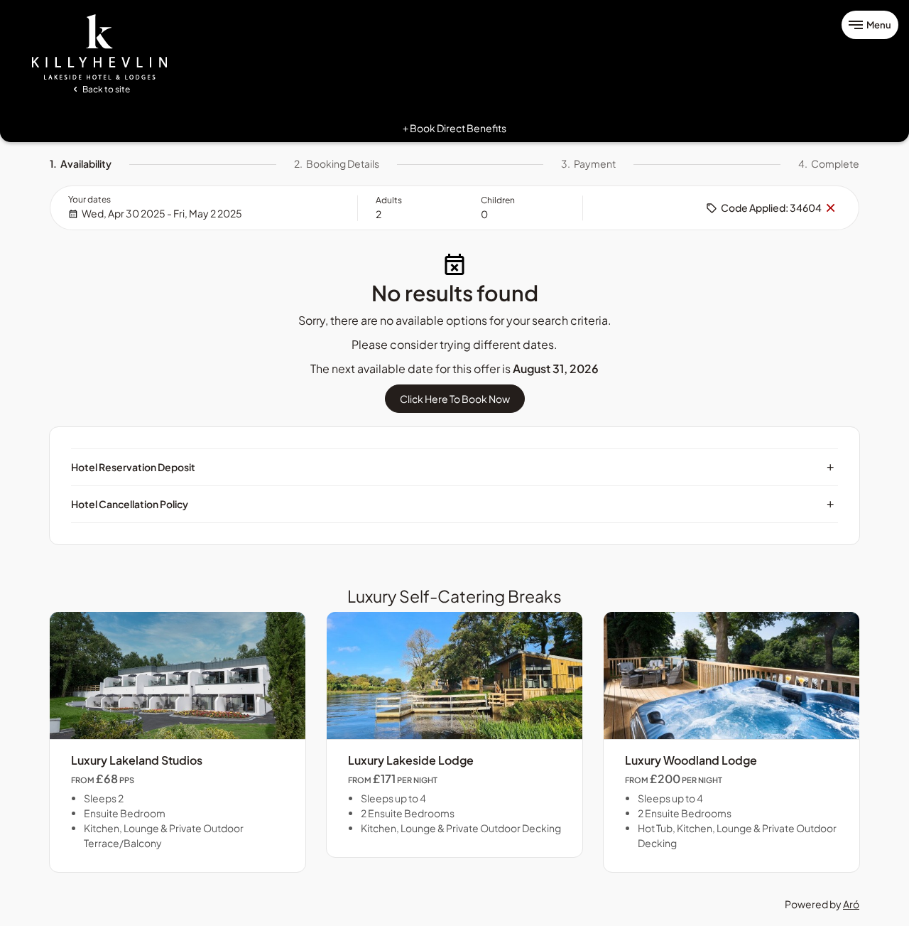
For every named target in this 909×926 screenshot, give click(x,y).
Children (498, 200)
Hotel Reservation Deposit (452, 467)
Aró (851, 904)
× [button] (830, 208)
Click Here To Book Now (455, 398)
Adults (389, 200)
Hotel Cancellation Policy (452, 504)
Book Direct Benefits (454, 128)
